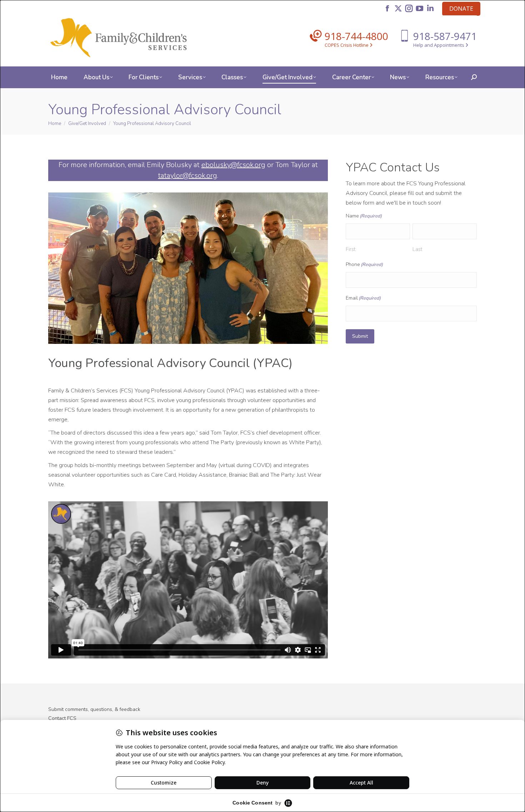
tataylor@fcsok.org (187, 175)
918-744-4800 (356, 36)
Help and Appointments (439, 45)
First (351, 249)
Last (417, 249)
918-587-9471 (445, 36)
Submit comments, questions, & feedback (94, 709)
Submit (360, 336)
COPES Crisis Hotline (347, 45)
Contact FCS (62, 718)
